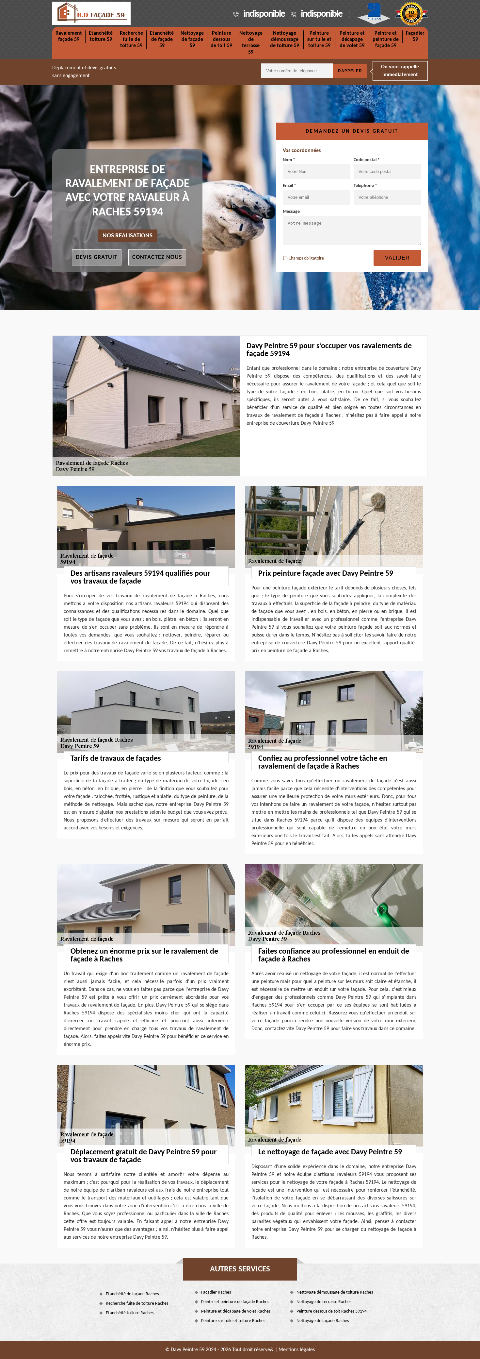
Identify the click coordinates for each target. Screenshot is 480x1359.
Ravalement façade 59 (69, 36)
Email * (289, 185)
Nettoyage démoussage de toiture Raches (334, 1292)
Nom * (289, 160)
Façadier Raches (216, 1292)
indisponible (264, 14)
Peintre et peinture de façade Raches (235, 1302)
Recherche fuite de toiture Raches (137, 1303)
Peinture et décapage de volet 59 (352, 39)
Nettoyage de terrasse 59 (251, 43)
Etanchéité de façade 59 (162, 39)
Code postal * (367, 160)
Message (291, 211)
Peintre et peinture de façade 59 (386, 39)
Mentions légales (297, 1349)
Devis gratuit (97, 257)
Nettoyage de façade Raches (322, 1320)
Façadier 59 (415, 36)
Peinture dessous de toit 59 (221, 39)
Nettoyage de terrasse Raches (323, 1302)
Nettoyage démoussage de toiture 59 (284, 39)
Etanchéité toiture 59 (101, 36)
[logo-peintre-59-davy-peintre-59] (91, 13)
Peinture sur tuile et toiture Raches (233, 1320)
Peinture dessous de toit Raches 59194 (331, 1311)
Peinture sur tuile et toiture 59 (319, 39)
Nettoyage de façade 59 (192, 39)
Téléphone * (365, 185)
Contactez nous (157, 257)
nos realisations (127, 236)
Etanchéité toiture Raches (129, 1313)
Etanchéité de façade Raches (132, 1294)
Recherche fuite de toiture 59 (131, 39)
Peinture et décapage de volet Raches (235, 1311)
